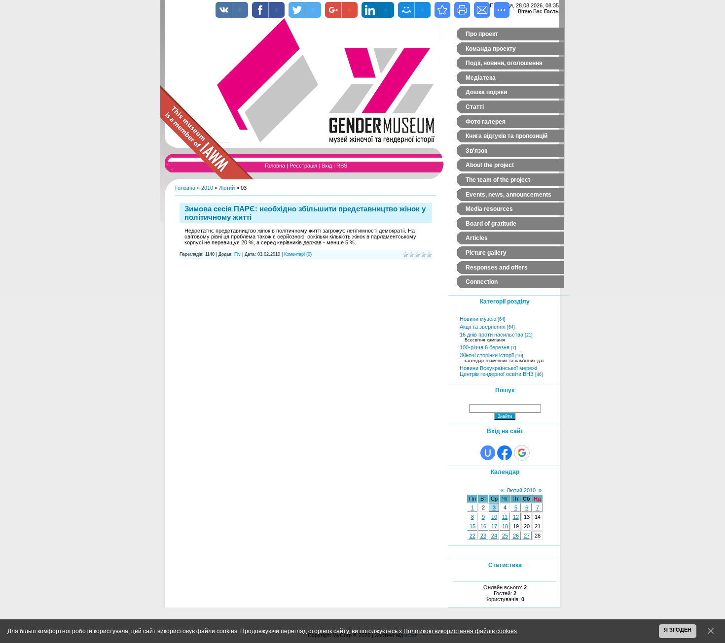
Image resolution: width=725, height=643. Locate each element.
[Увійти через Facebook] (504, 452)
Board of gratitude (491, 223)
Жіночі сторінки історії (487, 355)
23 (483, 536)
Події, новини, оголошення (504, 63)
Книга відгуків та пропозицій (506, 136)
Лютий (227, 188)
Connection (482, 281)
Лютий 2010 (521, 490)
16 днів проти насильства (491, 335)
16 (483, 526)
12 (516, 517)
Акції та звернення (483, 327)
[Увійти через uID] (487, 452)
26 (516, 536)
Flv (237, 254)
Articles (477, 238)
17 (494, 526)
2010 (207, 188)
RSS (341, 166)
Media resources (489, 208)
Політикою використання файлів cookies (460, 631)
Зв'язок (476, 150)
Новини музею (478, 319)
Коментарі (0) (298, 254)
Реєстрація (303, 166)
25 (505, 536)
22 (472, 536)
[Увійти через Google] (522, 453)
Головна (275, 166)
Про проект (482, 34)
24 (494, 536)
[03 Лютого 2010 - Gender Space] (442, 10)
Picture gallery (486, 252)
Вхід (327, 166)
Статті (475, 106)
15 (472, 526)
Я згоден (677, 630)
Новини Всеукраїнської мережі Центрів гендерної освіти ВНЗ (498, 371)
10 (494, 517)
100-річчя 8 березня (484, 347)
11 (505, 517)
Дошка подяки (486, 92)
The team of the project (498, 179)
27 (527, 536)
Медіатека (481, 77)
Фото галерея (486, 121)
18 (505, 526)
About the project (490, 165)
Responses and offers (497, 267)
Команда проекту (491, 48)
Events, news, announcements (508, 194)
